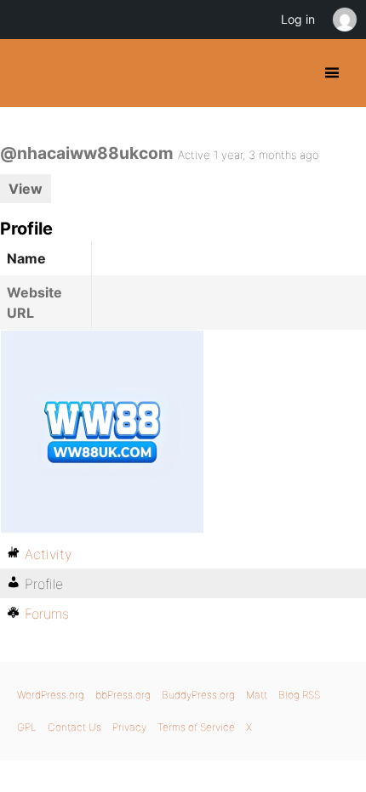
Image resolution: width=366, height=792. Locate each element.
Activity (48, 554)
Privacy (129, 727)
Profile (44, 583)
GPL (27, 727)
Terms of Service (196, 727)
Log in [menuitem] (298, 19)
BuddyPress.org (27, 73)
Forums (47, 613)
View (26, 188)
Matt (256, 694)
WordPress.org (50, 694)
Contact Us (74, 727)
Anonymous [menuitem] (344, 19)
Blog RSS (299, 694)
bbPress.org (123, 694)
